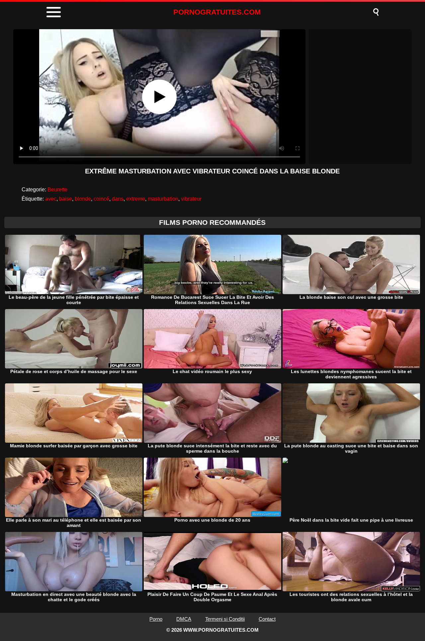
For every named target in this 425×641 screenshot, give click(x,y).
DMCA (183, 619)
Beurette (57, 189)
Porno (155, 619)
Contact (267, 619)
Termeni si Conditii (225, 619)
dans (118, 199)
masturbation (163, 199)
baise (65, 199)
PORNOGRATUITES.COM (217, 12)
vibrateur (191, 199)
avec (50, 199)
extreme (135, 199)
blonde (83, 199)
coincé (101, 199)
